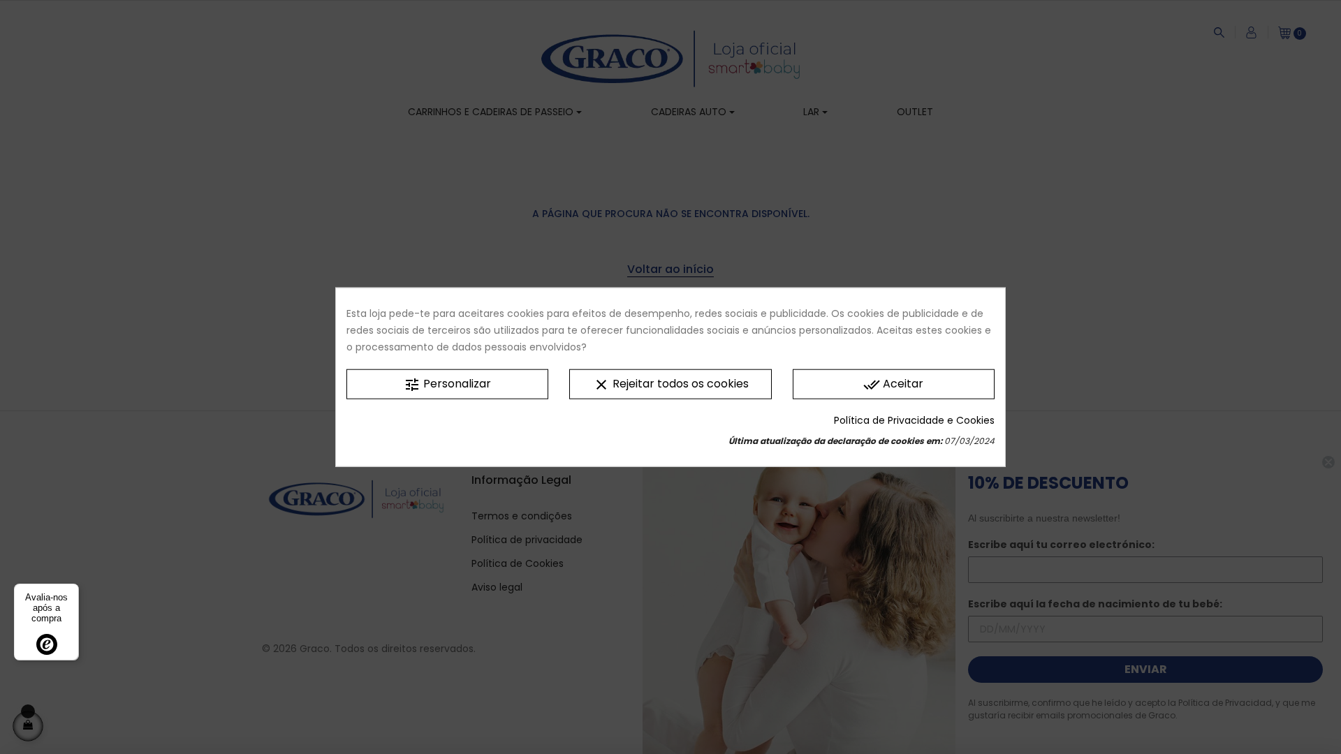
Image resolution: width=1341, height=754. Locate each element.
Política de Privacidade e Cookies (914, 420)
